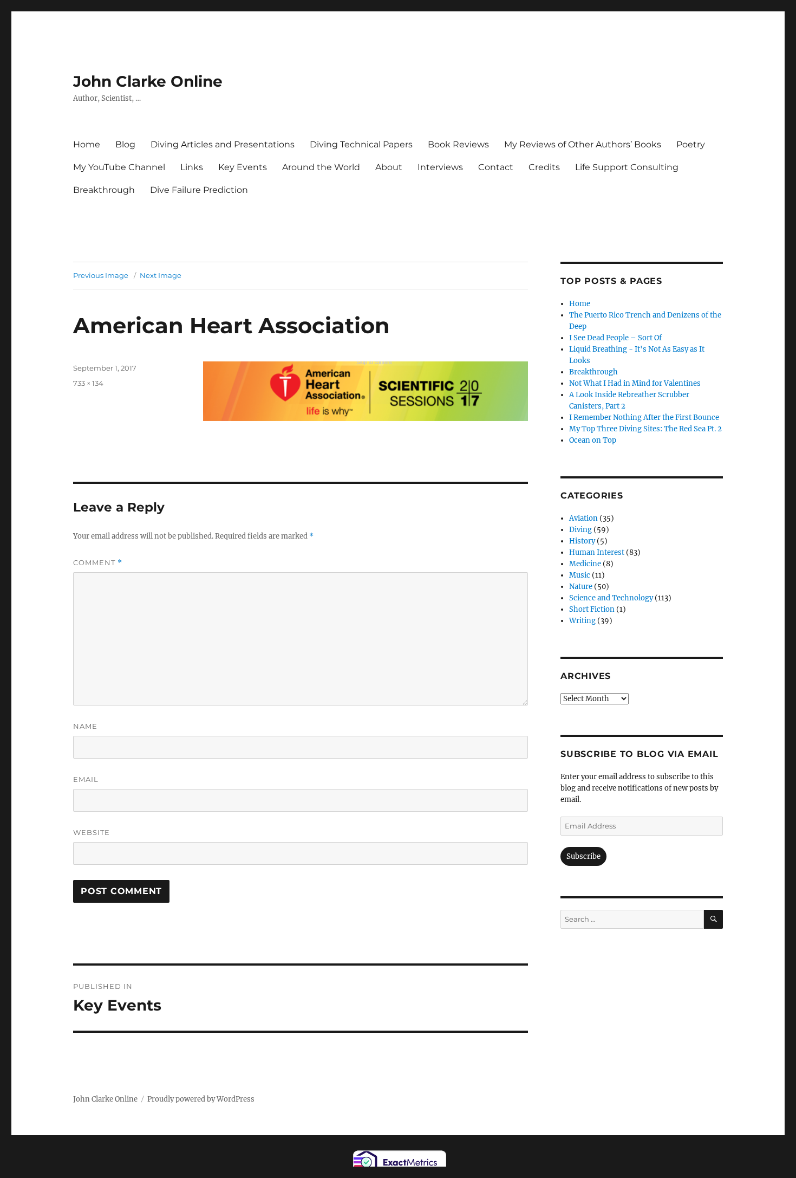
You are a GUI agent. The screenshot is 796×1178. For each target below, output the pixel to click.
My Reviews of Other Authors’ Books (582, 144)
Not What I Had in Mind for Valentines (635, 383)
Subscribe (583, 856)
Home (86, 144)
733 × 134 (88, 383)
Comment (97, 562)
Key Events (242, 167)
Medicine (585, 563)
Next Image (160, 275)
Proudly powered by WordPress (201, 1099)
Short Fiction (592, 609)
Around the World (321, 167)
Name (85, 726)
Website (91, 832)
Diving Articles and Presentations (223, 144)
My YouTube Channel (119, 167)
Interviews (440, 167)
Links (191, 167)
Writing (582, 620)
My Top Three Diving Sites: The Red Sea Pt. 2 (645, 428)
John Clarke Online (148, 81)
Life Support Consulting (626, 167)
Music (579, 575)
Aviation (583, 518)
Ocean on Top (592, 440)
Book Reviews (458, 144)
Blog (125, 144)
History (582, 541)
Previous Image (100, 275)
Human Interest (596, 552)
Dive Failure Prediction (199, 190)
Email (86, 779)
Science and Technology (611, 598)
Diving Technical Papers (361, 144)
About (388, 167)
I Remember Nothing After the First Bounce (644, 417)
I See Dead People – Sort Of (615, 337)
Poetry (690, 144)
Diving (580, 529)
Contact (495, 167)
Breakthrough (104, 190)
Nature (580, 586)
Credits (544, 167)
